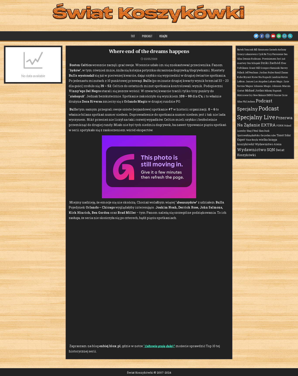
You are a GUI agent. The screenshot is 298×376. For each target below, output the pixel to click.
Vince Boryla (252, 139)
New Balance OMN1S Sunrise (267, 95)
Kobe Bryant (244, 77)
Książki (163, 36)
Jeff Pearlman (251, 72)
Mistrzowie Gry (245, 95)
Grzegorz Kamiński (270, 68)
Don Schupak (253, 63)
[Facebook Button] (261, 36)
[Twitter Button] (256, 36)
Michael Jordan (254, 90)
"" (159, 346)
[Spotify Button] (278, 36)
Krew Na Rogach (261, 77)
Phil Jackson (249, 101)
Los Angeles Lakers (265, 81)
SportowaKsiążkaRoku (248, 135)
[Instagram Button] (267, 36)
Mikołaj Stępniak (273, 90)
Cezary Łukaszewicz (247, 54)
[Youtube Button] (273, 36)
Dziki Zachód (270, 63)
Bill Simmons (261, 49)
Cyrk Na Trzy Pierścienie (271, 54)
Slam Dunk (264, 130)
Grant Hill (254, 67)
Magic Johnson (272, 86)
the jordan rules (268, 135)
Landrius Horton (280, 77)
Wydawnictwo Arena (268, 144)
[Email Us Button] (284, 36)
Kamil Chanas (281, 72)
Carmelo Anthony (277, 49)
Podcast (147, 36)
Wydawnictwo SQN (256, 149)
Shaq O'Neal (252, 130)
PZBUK (280, 125)
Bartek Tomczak (245, 49)
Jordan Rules (266, 72)
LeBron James (245, 81)
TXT (133, 36)
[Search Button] (290, 36)
